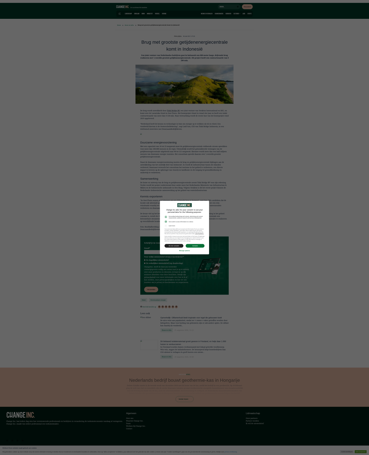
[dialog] (184, 227)
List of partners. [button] (199, 233)
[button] (184, 225)
